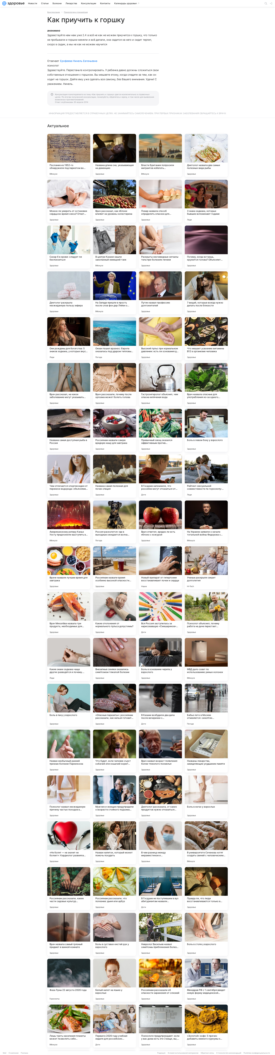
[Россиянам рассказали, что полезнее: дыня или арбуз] (114, 888)
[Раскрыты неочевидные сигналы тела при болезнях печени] (160, 247)
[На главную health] (15, 3)
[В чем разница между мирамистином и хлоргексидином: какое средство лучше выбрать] (160, 842)
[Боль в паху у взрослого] (68, 705)
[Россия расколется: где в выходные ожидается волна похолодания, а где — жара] (114, 522)
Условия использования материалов (183, 1053)
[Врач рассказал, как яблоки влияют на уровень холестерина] (114, 201)
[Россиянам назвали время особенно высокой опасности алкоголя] (114, 567)
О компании (13, 1053)
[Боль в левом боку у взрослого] (206, 430)
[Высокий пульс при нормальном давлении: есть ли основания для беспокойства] (160, 338)
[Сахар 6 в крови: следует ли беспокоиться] (68, 247)
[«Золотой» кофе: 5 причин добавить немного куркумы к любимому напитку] (206, 1026)
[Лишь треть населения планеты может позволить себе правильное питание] (68, 1026)
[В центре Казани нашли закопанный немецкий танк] (114, 247)
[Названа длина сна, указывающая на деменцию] (114, 155)
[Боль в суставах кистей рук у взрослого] (114, 934)
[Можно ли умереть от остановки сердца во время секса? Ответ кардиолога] (68, 201)
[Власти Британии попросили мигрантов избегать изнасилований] (160, 155)
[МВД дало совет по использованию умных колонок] (206, 659)
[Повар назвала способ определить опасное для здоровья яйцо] (160, 201)
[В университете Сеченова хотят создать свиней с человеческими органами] (206, 842)
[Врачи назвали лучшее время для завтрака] (68, 567)
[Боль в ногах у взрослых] (206, 796)
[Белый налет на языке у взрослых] (114, 980)
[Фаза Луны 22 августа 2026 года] (68, 980)
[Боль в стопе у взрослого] (206, 934)
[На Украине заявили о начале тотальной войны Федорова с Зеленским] (206, 522)
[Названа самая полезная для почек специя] (114, 476)
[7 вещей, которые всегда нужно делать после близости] (206, 292)
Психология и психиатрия (76, 12)
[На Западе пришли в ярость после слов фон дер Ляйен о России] (114, 292)
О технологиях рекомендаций (228, 1053)
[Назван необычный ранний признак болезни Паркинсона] (68, 751)
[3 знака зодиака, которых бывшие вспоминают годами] (206, 201)
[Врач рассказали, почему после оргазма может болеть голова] (114, 384)
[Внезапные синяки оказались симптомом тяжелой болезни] (114, 659)
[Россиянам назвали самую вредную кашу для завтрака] (114, 430)
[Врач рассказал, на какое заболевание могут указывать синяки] (68, 384)
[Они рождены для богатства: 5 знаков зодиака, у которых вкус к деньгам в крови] (68, 338)
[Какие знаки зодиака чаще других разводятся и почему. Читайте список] (68, 659)
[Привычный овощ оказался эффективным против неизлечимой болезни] (160, 430)
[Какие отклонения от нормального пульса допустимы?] (114, 613)
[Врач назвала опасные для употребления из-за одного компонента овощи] (206, 384)
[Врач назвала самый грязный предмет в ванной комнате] (68, 934)
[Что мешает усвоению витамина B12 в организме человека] (206, 338)
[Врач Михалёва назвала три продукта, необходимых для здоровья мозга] (68, 613)
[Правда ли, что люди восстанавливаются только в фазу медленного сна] (206, 888)
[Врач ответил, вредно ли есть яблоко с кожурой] (160, 522)
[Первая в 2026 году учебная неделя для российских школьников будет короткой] (114, 1026)
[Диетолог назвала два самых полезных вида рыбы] (206, 155)
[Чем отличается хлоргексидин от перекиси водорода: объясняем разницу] (68, 476)
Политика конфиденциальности (256, 1053)
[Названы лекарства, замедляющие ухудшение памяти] (206, 751)
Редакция (161, 1053)
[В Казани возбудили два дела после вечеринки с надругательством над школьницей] (160, 705)
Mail (4, 1053)
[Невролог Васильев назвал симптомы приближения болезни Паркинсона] (160, 934)
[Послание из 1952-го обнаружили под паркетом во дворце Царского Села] (68, 155)
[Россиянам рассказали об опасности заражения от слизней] (160, 980)
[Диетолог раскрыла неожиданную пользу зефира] (68, 292)
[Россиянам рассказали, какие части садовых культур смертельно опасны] (68, 888)
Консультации (53, 12)
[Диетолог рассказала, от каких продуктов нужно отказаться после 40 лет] (160, 796)
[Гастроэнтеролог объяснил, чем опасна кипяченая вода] (160, 384)
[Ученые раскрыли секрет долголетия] (206, 567)
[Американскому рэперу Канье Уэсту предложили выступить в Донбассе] (68, 522)
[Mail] (4, 3)
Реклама (24, 1053)
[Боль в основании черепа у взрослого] (160, 659)
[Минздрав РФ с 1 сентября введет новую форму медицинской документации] (206, 980)
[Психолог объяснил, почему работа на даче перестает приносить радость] (206, 613)
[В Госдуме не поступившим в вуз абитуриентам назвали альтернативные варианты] (160, 888)
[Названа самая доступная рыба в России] (68, 430)
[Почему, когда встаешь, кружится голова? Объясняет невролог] (206, 247)
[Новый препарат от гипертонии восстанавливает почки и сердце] (160, 567)
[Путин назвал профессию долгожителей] (160, 292)
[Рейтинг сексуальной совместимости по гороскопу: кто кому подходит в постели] (206, 476)
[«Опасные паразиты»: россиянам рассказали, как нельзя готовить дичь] (114, 705)
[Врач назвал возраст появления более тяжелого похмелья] (160, 751)
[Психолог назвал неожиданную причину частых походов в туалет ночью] (68, 796)
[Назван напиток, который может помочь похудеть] (114, 842)
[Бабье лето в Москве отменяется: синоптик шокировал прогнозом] (206, 705)
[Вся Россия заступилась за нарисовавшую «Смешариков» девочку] (160, 613)
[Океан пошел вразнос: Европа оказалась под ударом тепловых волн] (114, 338)
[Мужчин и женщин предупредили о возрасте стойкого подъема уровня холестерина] (114, 796)
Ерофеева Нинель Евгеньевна (78, 60)
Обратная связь (207, 1053)
